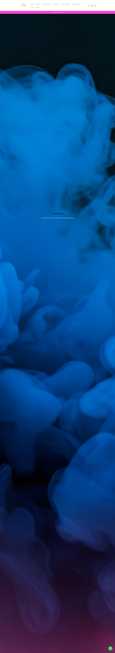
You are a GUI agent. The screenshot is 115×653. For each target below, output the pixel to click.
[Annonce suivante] (80, 12)
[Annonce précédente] (34, 12)
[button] (38, 4)
